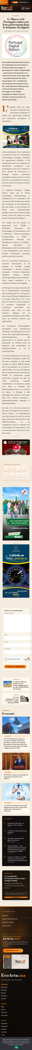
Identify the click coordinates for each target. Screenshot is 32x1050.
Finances (4, 990)
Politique (4, 995)
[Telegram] (12, 474)
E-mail (6, 642)
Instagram (4, 1026)
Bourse (3, 993)
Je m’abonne (16, 897)
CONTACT (5, 915)
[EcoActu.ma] (7, 8)
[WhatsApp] (6, 474)
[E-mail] (18, 474)
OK (16, 1047)
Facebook (4, 1023)
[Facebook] (6, 469)
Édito (2, 1007)
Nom (6, 634)
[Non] (30, 1043)
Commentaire (9, 613)
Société (3, 998)
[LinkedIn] (24, 469)
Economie (16, 15)
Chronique (4, 1015)
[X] (18, 469)
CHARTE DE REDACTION (10, 919)
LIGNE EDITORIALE (8, 922)
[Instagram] (12, 469)
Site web (7, 648)
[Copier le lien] (24, 474)
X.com (3, 1035)
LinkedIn (3, 1029)
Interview (4, 1012)
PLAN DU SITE (6, 926)
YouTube (4, 1032)
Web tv (3, 1009)
